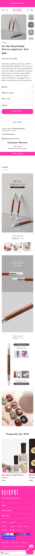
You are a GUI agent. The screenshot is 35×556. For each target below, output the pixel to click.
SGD (14, 522)
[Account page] (7, 10)
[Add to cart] (4, 470)
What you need (7, 93)
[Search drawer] (28, 10)
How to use (6, 98)
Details (4, 87)
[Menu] (3, 10)
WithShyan (5, 477)
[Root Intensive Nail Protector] (15, 456)
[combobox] (17, 553)
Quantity (4, 105)
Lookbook (5, 167)
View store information (8, 134)
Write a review (17, 153)
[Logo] (17, 10)
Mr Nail (4, 42)
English (4, 522)
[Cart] (32, 10)
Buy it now (17, 122)
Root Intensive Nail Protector (13, 475)
